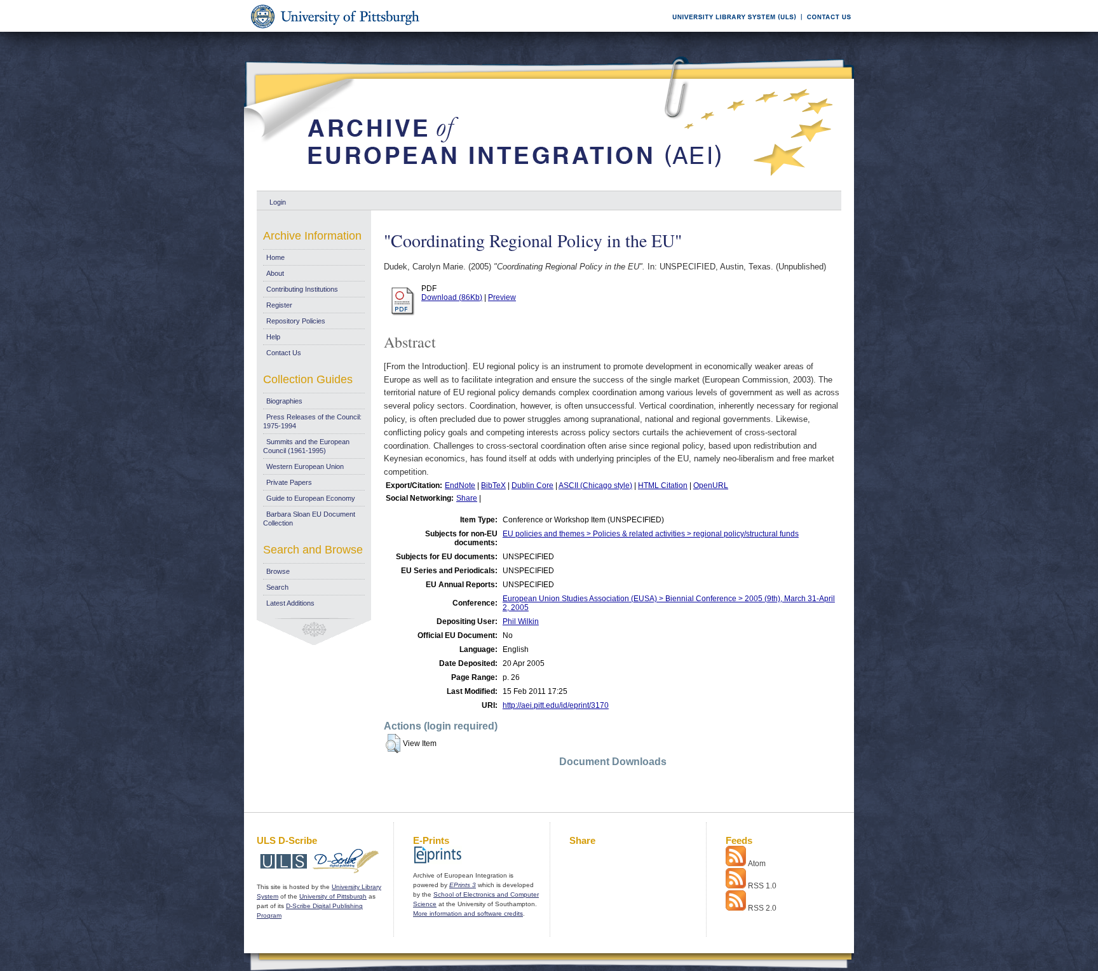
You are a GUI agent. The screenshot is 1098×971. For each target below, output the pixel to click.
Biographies (284, 401)
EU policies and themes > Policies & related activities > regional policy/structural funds (651, 533)
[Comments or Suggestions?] (826, 29)
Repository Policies (295, 321)
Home (275, 257)
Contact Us (283, 352)
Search (277, 587)
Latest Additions (290, 603)
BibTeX (493, 485)
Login (277, 202)
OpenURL (710, 485)
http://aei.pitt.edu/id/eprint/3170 (556, 705)
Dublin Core (532, 485)
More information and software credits (468, 913)
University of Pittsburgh (333, 896)
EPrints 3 (462, 884)
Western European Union (305, 466)
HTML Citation (663, 485)
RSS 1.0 (762, 885)
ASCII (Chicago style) (595, 485)
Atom (757, 863)
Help (273, 337)
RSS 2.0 (762, 908)
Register (279, 305)
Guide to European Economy (310, 498)
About (275, 273)
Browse (278, 571)
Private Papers (289, 482)
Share (466, 498)
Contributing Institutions (302, 289)
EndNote (460, 485)
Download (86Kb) (451, 297)
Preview (502, 297)
